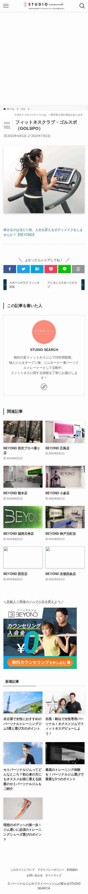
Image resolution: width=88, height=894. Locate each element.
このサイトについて (23, 869)
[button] (9, 269)
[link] (44, 387)
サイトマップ (53, 875)
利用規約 (72, 869)
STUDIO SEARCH (44, 350)
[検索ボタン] (82, 6)
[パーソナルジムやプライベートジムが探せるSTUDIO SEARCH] (44, 6)
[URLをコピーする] (78, 269)
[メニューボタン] (6, 6)
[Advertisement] (44, 58)
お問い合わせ (35, 875)
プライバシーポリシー (50, 869)
